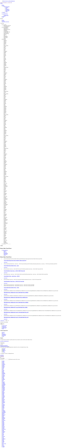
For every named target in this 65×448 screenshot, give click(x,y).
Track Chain (7, 10)
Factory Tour (4, 326)
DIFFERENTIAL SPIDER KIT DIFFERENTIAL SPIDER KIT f (16, 297)
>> (5, 320)
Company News (6, 15)
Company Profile (4, 325)
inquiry (5, 262)
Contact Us (3, 16)
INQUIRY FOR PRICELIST (4, 341)
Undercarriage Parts (6, 6)
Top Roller (5, 252)
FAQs (3, 328)
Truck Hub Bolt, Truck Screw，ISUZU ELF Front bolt (14, 281)
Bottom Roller (8, 9)
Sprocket (7, 7)
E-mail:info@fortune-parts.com (4, 346)
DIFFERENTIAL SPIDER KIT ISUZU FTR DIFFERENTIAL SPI (16, 312)
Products (3, 5)
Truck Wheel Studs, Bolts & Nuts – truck (11, 265)
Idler (6, 8)
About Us (3, 12)
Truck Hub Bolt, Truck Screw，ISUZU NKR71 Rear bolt (14, 270)
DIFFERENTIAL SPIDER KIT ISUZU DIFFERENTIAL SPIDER (16, 292)
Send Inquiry (2, 356)
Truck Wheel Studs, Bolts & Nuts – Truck (11, 287)
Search (2, 245)
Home (3, 20)
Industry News (6, 14)
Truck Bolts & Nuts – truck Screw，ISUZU (12, 276)
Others (7, 11)
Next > (3, 320)
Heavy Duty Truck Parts (5, 21)
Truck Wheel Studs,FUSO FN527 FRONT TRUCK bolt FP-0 (15, 260)
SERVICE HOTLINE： (6, 2)
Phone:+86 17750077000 (3, 345)
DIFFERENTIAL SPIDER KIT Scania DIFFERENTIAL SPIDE (15, 307)
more (6, 262)
